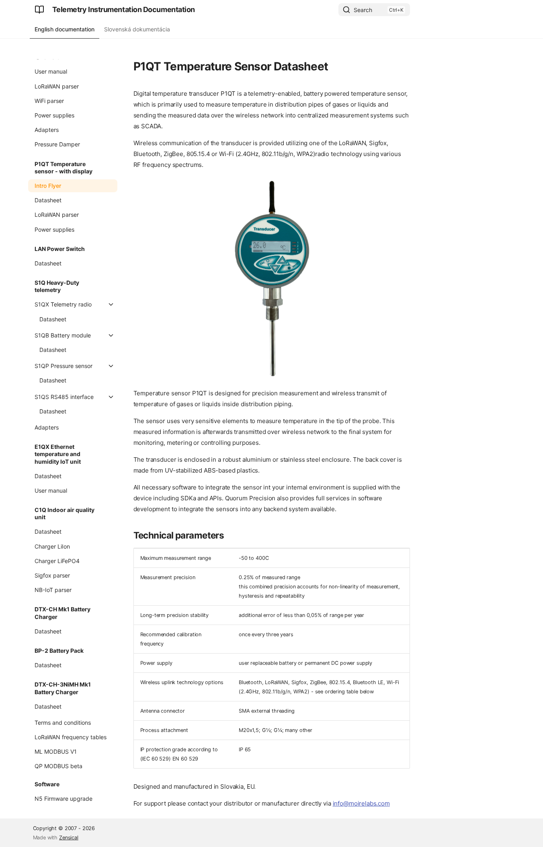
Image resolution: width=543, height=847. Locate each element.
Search (363, 9)
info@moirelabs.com (361, 803)
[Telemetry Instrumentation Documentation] (39, 10)
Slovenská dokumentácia (137, 29)
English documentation (64, 29)
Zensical (68, 838)
